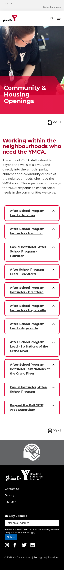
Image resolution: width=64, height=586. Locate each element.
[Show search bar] (52, 18)
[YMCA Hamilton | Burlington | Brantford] (17, 18)
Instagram (9, 545)
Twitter (24, 545)
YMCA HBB (7, 3)
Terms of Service (22, 532)
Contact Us (12, 488)
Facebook (17, 545)
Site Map (10, 502)
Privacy (9, 495)
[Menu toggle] (59, 18)
